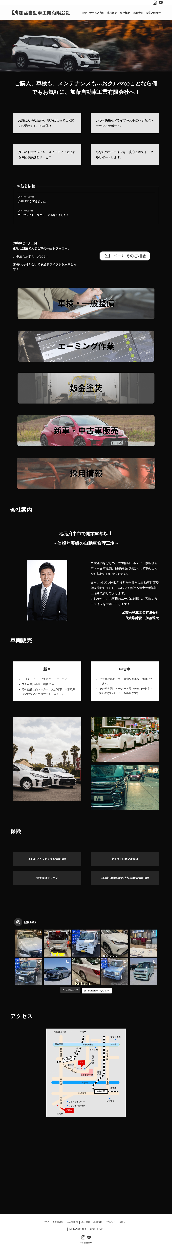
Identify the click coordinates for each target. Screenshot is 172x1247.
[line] (161, 2)
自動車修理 (58, 1222)
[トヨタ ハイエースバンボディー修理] (57, 943)
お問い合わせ (96, 1229)
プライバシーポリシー (116, 1222)
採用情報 (97, 1222)
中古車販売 (72, 1222)
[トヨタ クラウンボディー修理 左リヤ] (86, 971)
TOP (47, 1222)
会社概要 (85, 1222)
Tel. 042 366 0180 (77, 1229)
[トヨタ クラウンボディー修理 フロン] (28, 943)
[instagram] (155, 2)
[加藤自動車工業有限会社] (40, 12)
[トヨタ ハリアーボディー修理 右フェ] (114, 943)
